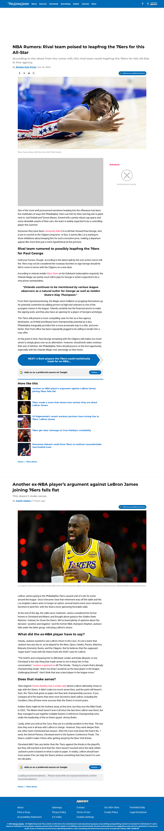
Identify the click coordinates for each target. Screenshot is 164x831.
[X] (148, 4)
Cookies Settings (85, 817)
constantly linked (53, 231)
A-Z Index (57, 817)
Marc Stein (52, 273)
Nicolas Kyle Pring (26, 67)
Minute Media (18, 824)
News (34, 4)
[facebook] (142, 4)
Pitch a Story (23, 812)
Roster (76, 4)
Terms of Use (83, 812)
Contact (80, 807)
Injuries (85, 4)
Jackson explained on (44, 665)
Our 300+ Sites (111, 807)
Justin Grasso (23, 501)
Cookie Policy (111, 812)
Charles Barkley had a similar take (49, 686)
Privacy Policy (59, 812)
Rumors (43, 4)
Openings (57, 807)
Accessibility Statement (29, 817)
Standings (66, 4)
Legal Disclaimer (138, 812)
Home (20, 462)
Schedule (53, 4)
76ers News (31, 462)
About (20, 807)
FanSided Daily (137, 807)
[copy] (33, 73)
